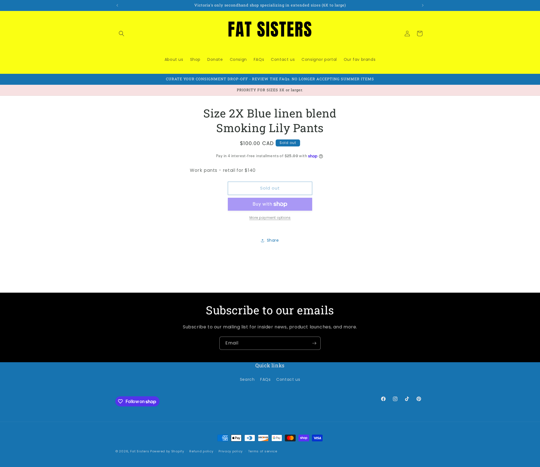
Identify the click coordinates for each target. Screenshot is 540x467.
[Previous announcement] (117, 5)
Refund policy (201, 451)
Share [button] (273, 240)
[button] (121, 33)
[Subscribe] (314, 343)
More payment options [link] (270, 217)
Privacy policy (231, 451)
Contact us (288, 379)
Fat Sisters (139, 451)
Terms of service (262, 451)
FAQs (265, 379)
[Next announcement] (423, 5)
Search (247, 379)
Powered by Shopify (167, 451)
